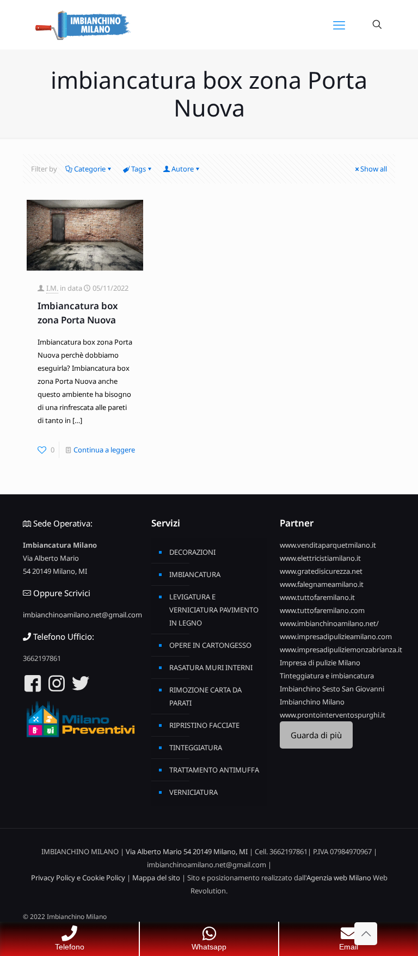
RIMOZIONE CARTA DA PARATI (205, 696)
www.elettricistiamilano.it (320, 558)
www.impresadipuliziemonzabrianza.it (341, 649)
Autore (182, 169)
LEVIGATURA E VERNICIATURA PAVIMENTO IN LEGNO (214, 610)
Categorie (90, 169)
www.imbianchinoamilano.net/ (329, 623)
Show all (373, 169)
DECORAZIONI (192, 552)
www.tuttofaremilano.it (317, 597)
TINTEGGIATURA (195, 747)
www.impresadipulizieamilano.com (336, 636)
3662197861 (42, 658)
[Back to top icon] (365, 933)
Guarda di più (316, 735)
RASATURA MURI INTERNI (211, 667)
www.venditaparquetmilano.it (328, 545)
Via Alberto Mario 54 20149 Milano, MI (187, 851)
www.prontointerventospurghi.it (332, 715)
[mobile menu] (339, 24)
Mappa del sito (156, 878)
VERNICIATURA (193, 792)
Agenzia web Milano (338, 878)
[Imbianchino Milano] (83, 24)
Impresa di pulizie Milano (320, 662)
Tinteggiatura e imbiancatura (327, 676)
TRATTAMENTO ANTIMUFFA (214, 770)
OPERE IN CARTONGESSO (210, 645)
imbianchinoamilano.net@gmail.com (82, 615)
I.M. (52, 288)
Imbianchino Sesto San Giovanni (332, 689)
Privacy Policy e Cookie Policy (78, 878)
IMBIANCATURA (194, 574)
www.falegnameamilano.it (322, 584)
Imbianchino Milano (312, 702)
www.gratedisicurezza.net (321, 571)
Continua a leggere (104, 450)
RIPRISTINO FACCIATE (204, 725)
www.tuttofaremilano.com (322, 610)
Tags (138, 169)
